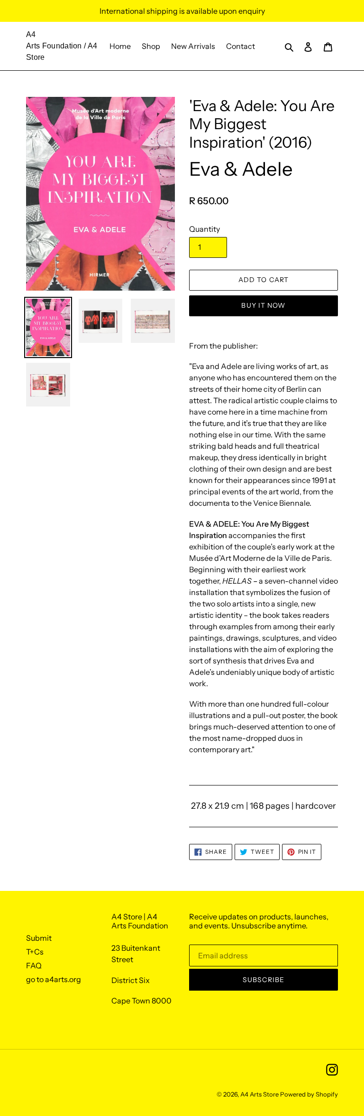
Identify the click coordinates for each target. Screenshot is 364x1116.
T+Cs (35, 951)
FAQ (34, 965)
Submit (39, 938)
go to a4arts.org (53, 979)
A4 (31, 34)
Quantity (204, 229)
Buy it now (263, 305)
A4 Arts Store (259, 1094)
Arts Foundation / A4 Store (61, 51)
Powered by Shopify (309, 1094)
